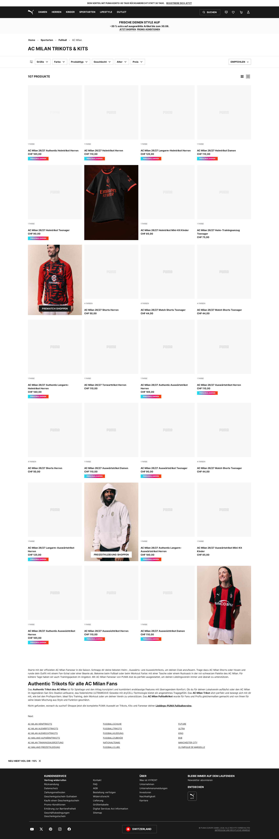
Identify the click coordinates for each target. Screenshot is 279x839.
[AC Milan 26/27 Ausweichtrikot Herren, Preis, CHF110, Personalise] (111, 603)
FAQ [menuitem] (95, 784)
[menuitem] (42, 12)
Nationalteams (111, 742)
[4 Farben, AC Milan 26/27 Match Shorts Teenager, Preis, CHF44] (168, 280)
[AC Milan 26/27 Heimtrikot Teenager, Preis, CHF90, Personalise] (55, 202)
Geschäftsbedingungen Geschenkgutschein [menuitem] (56, 814)
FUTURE (182, 724)
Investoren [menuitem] (145, 792)
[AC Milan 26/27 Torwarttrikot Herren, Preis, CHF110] (111, 355)
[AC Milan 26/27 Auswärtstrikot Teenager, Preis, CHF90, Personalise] (168, 440)
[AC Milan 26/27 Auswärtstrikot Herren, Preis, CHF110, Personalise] (224, 357)
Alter (119, 61)
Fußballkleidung (113, 733)
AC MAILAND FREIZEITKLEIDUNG (44, 747)
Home (31, 40)
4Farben (88, 303)
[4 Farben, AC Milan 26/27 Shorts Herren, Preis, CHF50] (111, 280)
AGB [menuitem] (95, 788)
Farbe (57, 61)
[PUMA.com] (30, 12)
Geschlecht (100, 61)
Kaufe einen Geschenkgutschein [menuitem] (61, 800)
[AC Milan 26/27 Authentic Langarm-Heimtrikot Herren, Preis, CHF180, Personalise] (55, 359)
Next (30, 716)
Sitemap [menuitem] (97, 812)
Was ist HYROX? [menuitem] (148, 780)
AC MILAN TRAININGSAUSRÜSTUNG (45, 742)
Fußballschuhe (112, 724)
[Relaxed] (248, 76)
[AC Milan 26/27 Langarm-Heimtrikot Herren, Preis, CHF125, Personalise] (168, 122)
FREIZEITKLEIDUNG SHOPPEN (111, 554)
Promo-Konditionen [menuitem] (54, 804)
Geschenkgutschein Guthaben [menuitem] (60, 796)
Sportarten (47, 40)
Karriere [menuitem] (144, 800)
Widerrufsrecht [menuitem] (101, 796)
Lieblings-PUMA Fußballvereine (174, 705)
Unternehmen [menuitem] (147, 784)
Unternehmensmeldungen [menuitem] (153, 788)
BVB (180, 738)
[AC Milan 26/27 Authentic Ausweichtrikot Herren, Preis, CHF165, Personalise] (55, 605)
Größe (40, 61)
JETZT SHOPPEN (127, 29)
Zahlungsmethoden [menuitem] (54, 792)
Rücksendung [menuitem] (51, 784)
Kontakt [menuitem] (97, 780)
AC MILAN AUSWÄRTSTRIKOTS (43, 728)
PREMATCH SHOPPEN (55, 308)
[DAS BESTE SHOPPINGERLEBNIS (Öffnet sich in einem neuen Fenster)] (192, 796)
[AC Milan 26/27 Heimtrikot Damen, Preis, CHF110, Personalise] (224, 122)
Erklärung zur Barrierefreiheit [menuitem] (60, 808)
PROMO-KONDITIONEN (148, 29)
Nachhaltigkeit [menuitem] (147, 796)
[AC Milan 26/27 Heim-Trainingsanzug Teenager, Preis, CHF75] (224, 202)
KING (180, 733)
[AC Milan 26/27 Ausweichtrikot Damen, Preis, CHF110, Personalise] (168, 603)
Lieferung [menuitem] (98, 800)
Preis (135, 61)
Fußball (63, 40)
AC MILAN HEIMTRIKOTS (40, 724)
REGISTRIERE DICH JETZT (179, 3)
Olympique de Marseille (191, 747)
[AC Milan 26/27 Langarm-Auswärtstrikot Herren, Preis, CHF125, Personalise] (55, 522)
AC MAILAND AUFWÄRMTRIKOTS (44, 738)
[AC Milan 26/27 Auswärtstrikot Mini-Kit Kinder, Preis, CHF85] (224, 519)
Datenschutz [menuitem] (51, 788)
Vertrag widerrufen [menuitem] (55, 780)
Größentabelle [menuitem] (101, 804)
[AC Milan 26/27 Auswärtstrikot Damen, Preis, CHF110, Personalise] (111, 440)
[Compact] (242, 76)
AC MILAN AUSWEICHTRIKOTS (43, 733)
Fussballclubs (111, 747)
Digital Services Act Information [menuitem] (110, 808)
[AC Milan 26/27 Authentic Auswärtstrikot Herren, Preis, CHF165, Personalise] (168, 359)
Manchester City (187, 742)
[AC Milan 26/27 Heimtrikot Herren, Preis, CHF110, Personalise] (111, 122)
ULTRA (181, 728)
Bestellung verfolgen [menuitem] (104, 792)
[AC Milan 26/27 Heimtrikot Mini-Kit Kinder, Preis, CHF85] (168, 200)
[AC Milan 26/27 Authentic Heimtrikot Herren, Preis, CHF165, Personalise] (55, 122)
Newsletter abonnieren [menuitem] (200, 780)
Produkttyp (77, 61)
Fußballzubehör (113, 738)
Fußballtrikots (112, 728)
